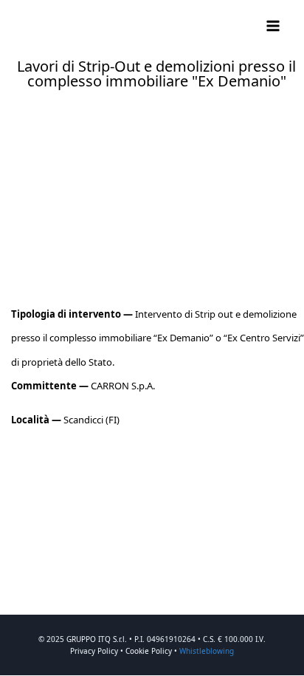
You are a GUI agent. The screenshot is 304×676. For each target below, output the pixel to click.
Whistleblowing (206, 651)
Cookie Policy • (152, 651)
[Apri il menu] (272, 25)
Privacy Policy (94, 651)
